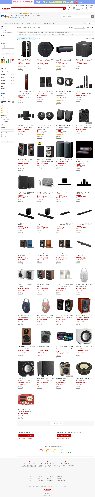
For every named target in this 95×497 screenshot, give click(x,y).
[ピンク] (11, 60)
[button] (89, 5)
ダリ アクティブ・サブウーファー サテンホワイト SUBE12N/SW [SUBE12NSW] (84, 348)
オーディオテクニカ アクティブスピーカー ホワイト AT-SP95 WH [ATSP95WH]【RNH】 (64, 286)
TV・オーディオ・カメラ (25, 23)
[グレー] (4, 60)
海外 (5, 86)
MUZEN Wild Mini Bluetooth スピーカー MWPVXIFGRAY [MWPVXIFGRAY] (45, 348)
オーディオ (34, 23)
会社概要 (12, 17)
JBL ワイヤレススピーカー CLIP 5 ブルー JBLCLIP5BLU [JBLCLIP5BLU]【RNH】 (26, 317)
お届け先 (3, 88)
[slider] (1, 48)
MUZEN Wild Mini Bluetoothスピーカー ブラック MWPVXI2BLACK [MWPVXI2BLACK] (84, 127)
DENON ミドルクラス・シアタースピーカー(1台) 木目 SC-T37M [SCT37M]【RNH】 (26, 93)
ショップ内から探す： (66, 16)
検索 (8, 53)
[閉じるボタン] (92, 32)
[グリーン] (6, 62)
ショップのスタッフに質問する (26, 435)
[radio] (1, 28)
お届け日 (3, 93)
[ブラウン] (8, 60)
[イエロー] (4, 62)
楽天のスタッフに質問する (64, 435)
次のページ (59, 423)
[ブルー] (8, 62)
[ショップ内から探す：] (92, 16)
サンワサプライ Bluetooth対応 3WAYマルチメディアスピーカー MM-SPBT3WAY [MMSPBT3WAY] (25, 161)
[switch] (13, 102)
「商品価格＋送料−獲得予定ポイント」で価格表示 (26, 27)
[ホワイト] (6, 60)
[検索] (64, 8)
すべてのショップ (4, 23)
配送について (21, 17)
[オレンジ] (2, 62)
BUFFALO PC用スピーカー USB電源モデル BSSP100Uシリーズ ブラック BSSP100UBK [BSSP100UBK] (64, 93)
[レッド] (13, 60)
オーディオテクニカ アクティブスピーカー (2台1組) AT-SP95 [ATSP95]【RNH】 (45, 93)
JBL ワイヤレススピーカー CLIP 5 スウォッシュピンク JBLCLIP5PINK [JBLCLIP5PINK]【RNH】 (45, 317)
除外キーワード (4, 136)
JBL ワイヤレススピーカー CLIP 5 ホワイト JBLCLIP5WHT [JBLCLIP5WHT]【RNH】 (84, 286)
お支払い (16, 17)
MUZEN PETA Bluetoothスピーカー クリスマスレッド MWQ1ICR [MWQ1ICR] (26, 411)
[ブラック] (2, 60)
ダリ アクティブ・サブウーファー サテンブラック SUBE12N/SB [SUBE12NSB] (26, 380)
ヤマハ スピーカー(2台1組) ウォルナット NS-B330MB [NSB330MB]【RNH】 (45, 161)
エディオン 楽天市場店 (16, 13)
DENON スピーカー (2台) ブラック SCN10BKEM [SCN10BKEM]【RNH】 (26, 194)
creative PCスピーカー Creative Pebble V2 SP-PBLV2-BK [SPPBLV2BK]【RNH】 (44, 127)
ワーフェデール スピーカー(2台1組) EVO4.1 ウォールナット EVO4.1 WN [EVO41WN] (26, 348)
